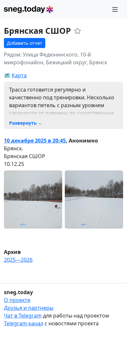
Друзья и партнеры (28, 307)
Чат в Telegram (23, 315)
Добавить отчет (24, 43)
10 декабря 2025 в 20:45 (35, 140)
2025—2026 (18, 259)
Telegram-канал (23, 323)
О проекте (17, 300)
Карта (19, 75)
